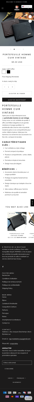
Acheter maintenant (17, 100)
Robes (4, 316)
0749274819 (14, 343)
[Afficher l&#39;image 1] (14, 49)
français (20, 378)
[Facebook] (3, 266)
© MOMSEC (17, 382)
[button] (26, 6)
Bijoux (4, 300)
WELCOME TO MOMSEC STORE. (17, 2)
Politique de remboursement (11, 282)
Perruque (5, 313)
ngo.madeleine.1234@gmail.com (19, 339)
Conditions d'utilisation (9, 278)
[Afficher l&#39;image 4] (19, 49)
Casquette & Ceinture (9, 307)
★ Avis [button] (32, 203)
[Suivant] (23, 49)
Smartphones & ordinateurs (11, 320)
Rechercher (6, 275)
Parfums (5, 310)
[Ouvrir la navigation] (2, 8)
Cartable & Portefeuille (9, 303)
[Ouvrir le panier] (31, 8)
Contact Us (6, 323)
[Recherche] (28, 8)
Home (4, 297)
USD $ (10, 378)
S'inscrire (9, 369)
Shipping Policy (7, 288)
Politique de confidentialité (11, 285)
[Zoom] (30, 16)
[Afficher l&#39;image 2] (16, 49)
